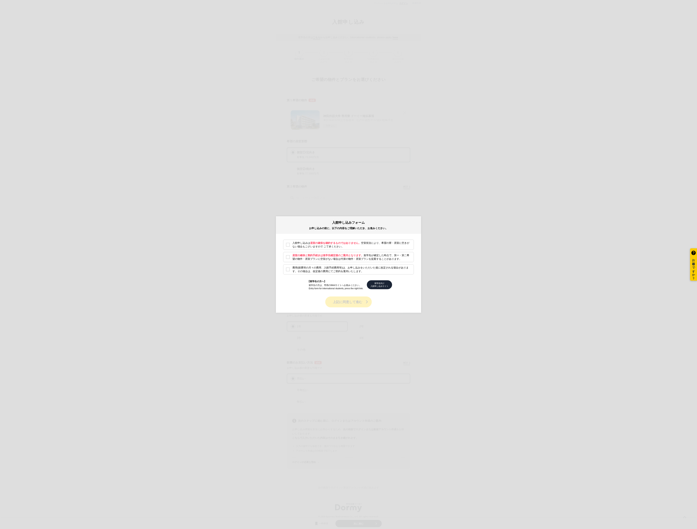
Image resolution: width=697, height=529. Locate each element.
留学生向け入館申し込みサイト (379, 284)
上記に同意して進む (347, 302)
